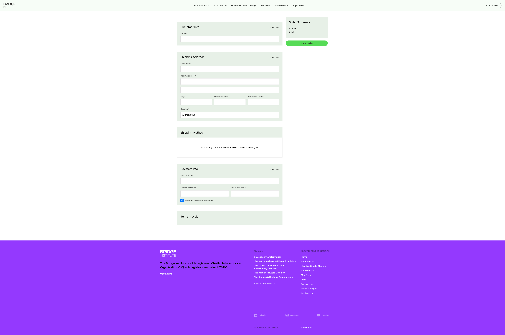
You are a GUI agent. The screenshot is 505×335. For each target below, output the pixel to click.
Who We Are (281, 5)
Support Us (298, 5)
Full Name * (185, 63)
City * (182, 96)
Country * (184, 109)
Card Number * (187, 175)
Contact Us (166, 273)
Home (304, 256)
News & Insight (309, 288)
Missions (265, 5)
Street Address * (188, 76)
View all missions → (264, 283)
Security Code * (238, 187)
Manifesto (306, 275)
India (303, 279)
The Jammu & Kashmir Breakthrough (273, 276)
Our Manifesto (201, 5)
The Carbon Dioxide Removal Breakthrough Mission (269, 267)
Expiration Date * (188, 187)
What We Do (220, 5)
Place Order (307, 43)
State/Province (221, 96)
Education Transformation (267, 256)
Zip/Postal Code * (256, 96)
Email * (183, 33)
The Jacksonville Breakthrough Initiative (275, 261)
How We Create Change (243, 5)
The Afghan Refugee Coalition (269, 272)
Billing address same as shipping (199, 200)
